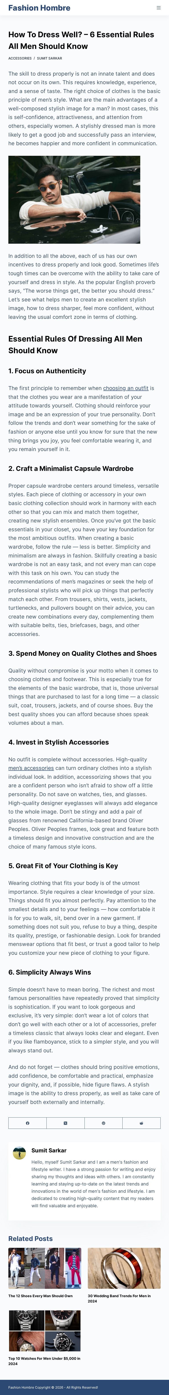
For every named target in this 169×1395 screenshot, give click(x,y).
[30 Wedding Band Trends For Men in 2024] (124, 1268)
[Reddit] (142, 1123)
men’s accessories (31, 768)
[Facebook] (28, 1123)
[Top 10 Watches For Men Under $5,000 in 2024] (44, 1330)
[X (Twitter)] (66, 1123)
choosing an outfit (126, 388)
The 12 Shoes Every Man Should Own (40, 1296)
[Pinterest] (104, 1123)
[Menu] (159, 8)
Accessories (20, 58)
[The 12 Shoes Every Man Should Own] (44, 1268)
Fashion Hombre (39, 7)
